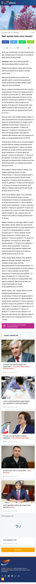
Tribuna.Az (9, 568)
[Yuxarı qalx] (31, 579)
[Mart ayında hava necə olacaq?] (18, 17)
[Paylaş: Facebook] (5, 42)
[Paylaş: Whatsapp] (22, 42)
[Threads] (18, 576)
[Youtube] (12, 576)
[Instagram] (5, 576)
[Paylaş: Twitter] (14, 42)
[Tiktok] (15, 576)
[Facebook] (2, 576)
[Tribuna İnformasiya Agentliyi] (11, 2)
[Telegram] (9, 576)
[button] (30, 41)
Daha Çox (18, 550)
